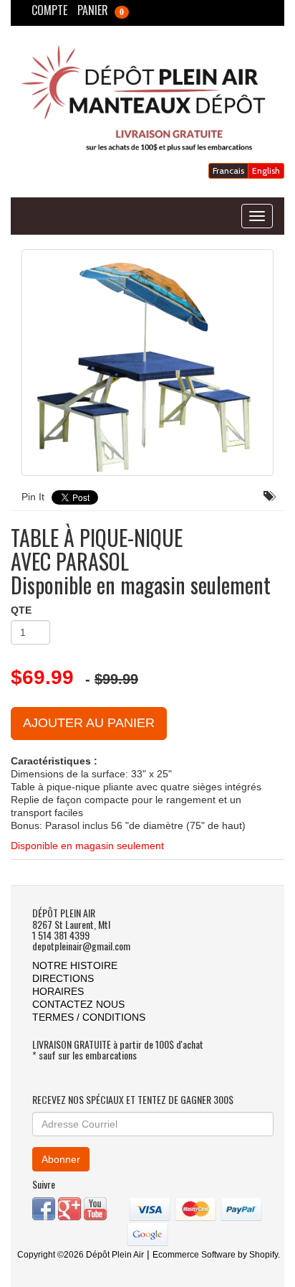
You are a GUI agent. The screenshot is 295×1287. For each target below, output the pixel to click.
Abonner (61, 1159)
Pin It (32, 496)
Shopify (263, 1255)
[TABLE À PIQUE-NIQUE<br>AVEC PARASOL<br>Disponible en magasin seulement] (147, 362)
